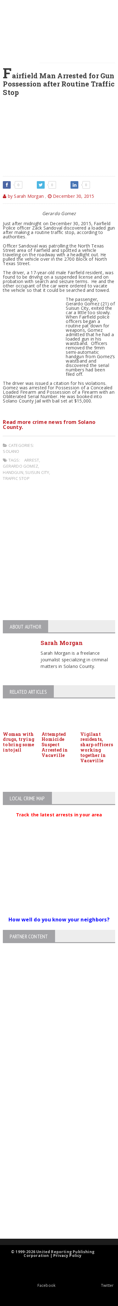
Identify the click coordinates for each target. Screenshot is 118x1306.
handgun (13, 472)
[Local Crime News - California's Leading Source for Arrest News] (53, 1120)
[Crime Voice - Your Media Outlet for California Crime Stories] (53, 1214)
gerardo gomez (20, 466)
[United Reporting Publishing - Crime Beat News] (53, 1093)
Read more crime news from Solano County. (49, 425)
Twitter (107, 1285)
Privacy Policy (67, 1255)
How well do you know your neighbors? (59, 919)
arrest (31, 460)
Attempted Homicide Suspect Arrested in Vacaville (55, 744)
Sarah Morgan (62, 643)
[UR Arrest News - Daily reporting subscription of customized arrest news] (53, 1187)
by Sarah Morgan (25, 196)
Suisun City (37, 472)
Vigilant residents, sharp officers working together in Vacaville (96, 747)
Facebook (46, 1285)
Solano (11, 451)
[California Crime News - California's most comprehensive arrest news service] (53, 1167)
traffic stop (16, 478)
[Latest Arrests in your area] (59, 822)
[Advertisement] (59, 552)
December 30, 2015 (73, 196)
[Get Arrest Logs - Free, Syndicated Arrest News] (53, 1146)
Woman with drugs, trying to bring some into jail (18, 742)
